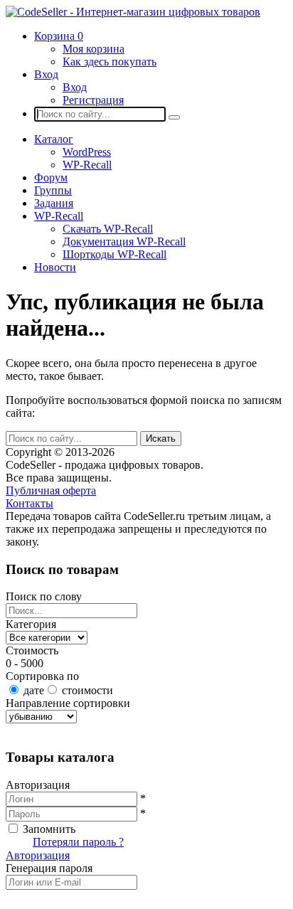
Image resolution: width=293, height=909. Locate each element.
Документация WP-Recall (124, 241)
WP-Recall (87, 165)
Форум (51, 177)
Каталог (53, 139)
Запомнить (49, 829)
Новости (55, 267)
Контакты (29, 503)
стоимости (87, 690)
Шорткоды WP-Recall (114, 254)
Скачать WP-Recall (108, 229)
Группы (53, 190)
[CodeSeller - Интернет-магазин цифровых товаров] (133, 12)
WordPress (87, 152)
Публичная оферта (51, 490)
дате (33, 690)
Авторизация (38, 855)
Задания (53, 203)
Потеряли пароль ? (78, 842)
